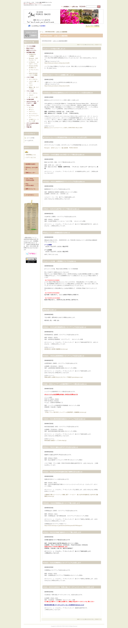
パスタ (31, 85)
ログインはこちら (31, 157)
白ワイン (31, 107)
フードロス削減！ (31, 46)
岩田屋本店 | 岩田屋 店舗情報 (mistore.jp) (56, 349)
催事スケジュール (30, 189)
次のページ (98, 44)
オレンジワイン (33, 113)
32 (95, 44)
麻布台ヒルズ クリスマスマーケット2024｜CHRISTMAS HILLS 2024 (63, 127)
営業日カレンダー (30, 172)
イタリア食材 (30, 77)
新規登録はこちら (31, 154)
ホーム (41, 32)
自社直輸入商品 (31, 52)
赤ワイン (31, 109)
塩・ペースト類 (33, 97)
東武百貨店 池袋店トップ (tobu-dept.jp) (55, 440)
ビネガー (31, 95)
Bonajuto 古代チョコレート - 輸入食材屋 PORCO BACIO (61, 148)
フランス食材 (30, 91)
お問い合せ (75, 6)
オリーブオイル (33, 79)
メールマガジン (30, 195)
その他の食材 (30, 99)
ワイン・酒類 (30, 105)
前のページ (79, 44)
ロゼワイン (32, 111)
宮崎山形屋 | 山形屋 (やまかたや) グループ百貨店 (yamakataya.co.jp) (63, 377)
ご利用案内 (66, 6)
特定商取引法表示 (30, 164)
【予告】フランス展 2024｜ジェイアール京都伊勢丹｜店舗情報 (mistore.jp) (65, 412)
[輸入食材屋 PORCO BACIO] (32, 6)
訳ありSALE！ (31, 48)
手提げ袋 (29, 127)
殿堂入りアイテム (31, 50)
